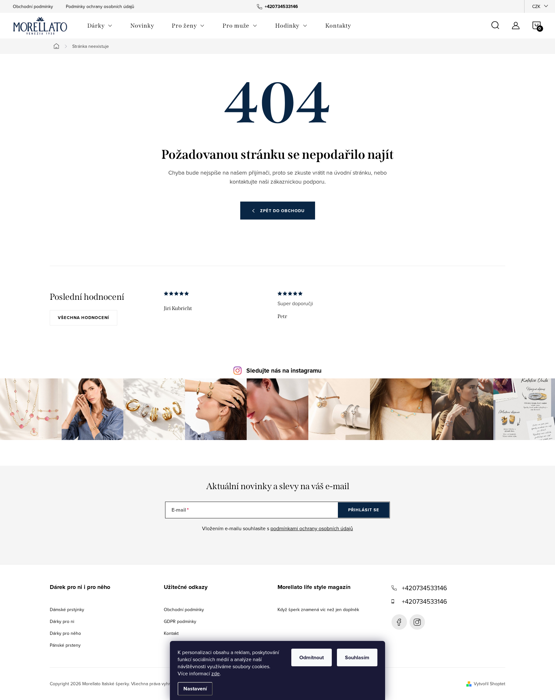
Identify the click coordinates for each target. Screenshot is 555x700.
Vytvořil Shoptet (489, 683)
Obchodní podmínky (33, 6)
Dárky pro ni (62, 621)
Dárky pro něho (65, 633)
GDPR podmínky (180, 621)
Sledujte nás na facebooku (399, 622)
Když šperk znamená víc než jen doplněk (318, 609)
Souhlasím (357, 657)
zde (215, 673)
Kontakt (171, 633)
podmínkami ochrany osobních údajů (311, 528)
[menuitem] (99, 26)
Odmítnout (311, 657)
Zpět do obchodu (282, 211)
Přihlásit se (363, 510)
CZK (536, 6)
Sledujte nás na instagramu (284, 370)
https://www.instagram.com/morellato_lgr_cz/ (417, 622)
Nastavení (195, 688)
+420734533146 (424, 587)
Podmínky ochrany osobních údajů (100, 6)
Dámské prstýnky (67, 609)
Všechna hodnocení (83, 318)
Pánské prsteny (65, 645)
